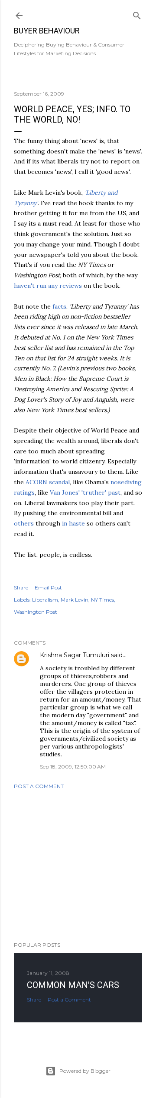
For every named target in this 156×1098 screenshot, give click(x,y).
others (24, 523)
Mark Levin (74, 599)
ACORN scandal (48, 482)
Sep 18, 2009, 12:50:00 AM (73, 766)
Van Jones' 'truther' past (85, 492)
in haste (73, 523)
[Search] (137, 13)
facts (59, 306)
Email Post (48, 587)
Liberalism (45, 599)
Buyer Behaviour (47, 30)
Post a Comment (39, 786)
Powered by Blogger (84, 1071)
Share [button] (21, 587)
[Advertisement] (78, 865)
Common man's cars (73, 985)
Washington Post (35, 612)
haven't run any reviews (48, 285)
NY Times (102, 599)
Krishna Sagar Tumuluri (74, 655)
